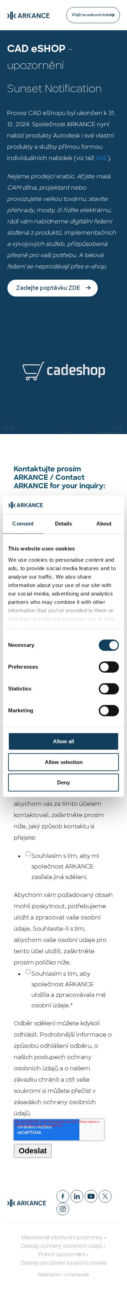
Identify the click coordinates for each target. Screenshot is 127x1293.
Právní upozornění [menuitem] (61, 1254)
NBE (102, 158)
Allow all (63, 742)
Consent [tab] (23, 524)
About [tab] (104, 524)
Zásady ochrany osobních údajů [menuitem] (61, 1246)
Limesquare (76, 1275)
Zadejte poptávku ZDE (48, 288)
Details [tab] (63, 524)
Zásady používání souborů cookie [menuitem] (64, 1263)
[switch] (109, 667)
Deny (63, 783)
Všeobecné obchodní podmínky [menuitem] (62, 1237)
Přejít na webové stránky (93, 15)
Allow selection (64, 762)
